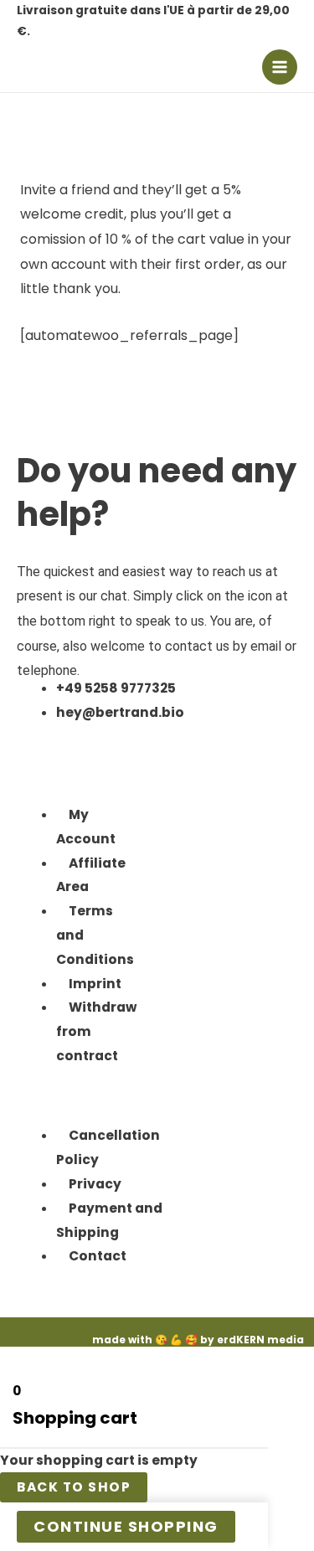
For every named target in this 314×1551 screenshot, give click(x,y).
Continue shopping (126, 1526)
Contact (97, 1256)
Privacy (95, 1184)
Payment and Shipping (109, 1220)
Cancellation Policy (108, 1147)
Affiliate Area (91, 875)
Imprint (95, 983)
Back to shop (74, 1487)
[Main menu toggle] (279, 67)
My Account (86, 827)
